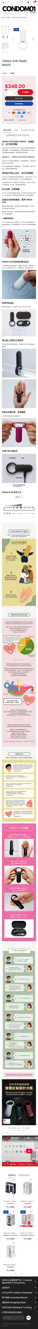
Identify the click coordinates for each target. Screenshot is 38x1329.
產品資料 (7, 130)
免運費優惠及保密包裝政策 (17, 135)
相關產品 (12, 1175)
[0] (34, 2)
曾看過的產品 (24, 1175)
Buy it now (19, 98)
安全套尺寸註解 (28, 130)
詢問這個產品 (20, 104)
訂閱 (28, 1318)
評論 (16, 130)
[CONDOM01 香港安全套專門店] (19, 10)
